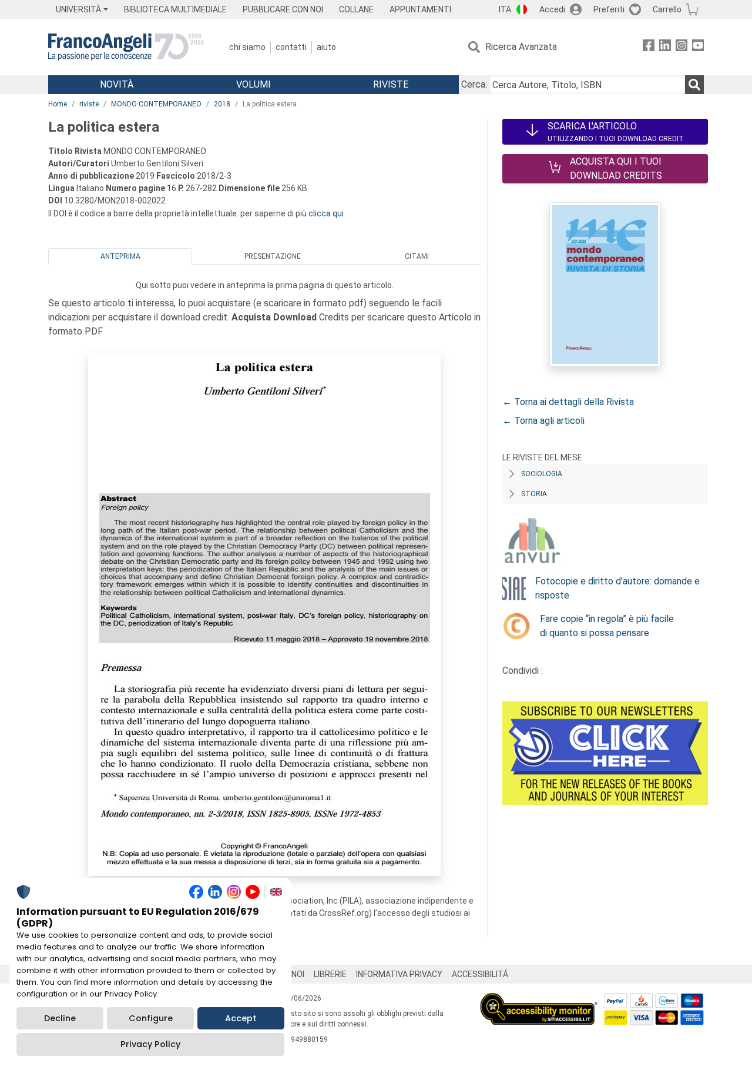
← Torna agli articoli (543, 420)
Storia (534, 494)
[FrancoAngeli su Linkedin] (665, 47)
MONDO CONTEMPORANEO (156, 104)
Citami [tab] (417, 256)
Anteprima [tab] (120, 256)
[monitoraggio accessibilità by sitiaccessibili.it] (538, 999)
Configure (151, 1018)
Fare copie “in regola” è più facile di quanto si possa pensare (607, 625)
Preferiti (609, 9)
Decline (60, 1018)
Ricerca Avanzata (521, 46)
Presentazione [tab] (272, 256)
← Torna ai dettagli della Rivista (568, 401)
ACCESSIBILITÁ (480, 974)
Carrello (667, 9)
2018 (222, 104)
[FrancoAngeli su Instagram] (681, 47)
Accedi (552, 9)
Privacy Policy (150, 1044)
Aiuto (326, 47)
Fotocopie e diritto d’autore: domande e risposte (617, 588)
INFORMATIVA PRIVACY (399, 974)
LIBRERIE (330, 974)
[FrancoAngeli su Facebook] (648, 47)
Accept (241, 1018)
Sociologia (541, 474)
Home (57, 104)
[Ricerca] (694, 84)
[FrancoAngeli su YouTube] (698, 47)
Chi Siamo (247, 47)
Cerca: (474, 84)
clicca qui (326, 213)
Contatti (291, 47)
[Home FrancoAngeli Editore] (126, 47)
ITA (505, 9)
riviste (89, 104)
